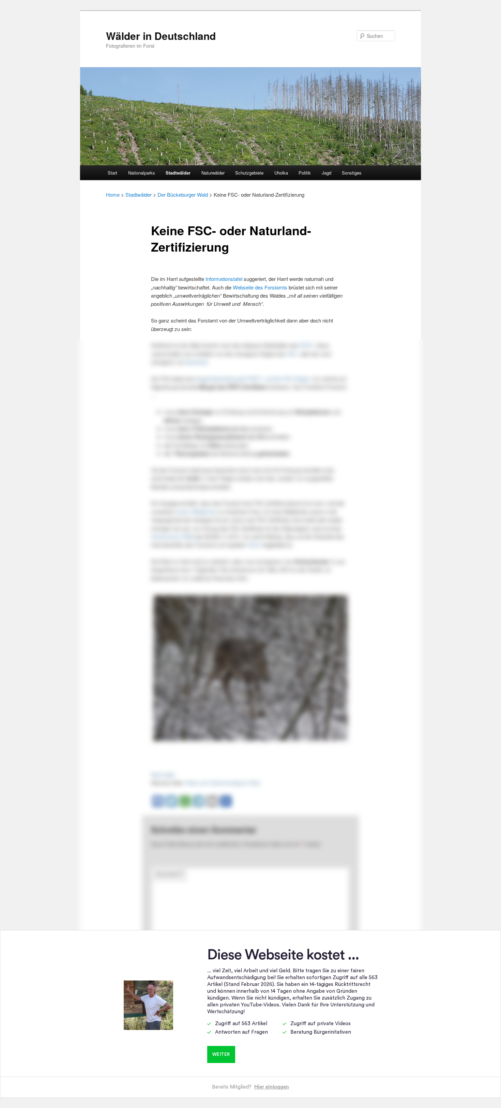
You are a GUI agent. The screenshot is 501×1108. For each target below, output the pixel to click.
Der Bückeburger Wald (182, 194)
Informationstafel (224, 278)
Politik (305, 172)
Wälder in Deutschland (161, 35)
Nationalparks (141, 172)
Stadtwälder (178, 172)
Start (112, 172)
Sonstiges (352, 172)
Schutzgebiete (249, 172)
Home (113, 194)
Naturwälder (213, 172)
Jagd (326, 172)
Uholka (281, 172)
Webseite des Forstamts (260, 287)
